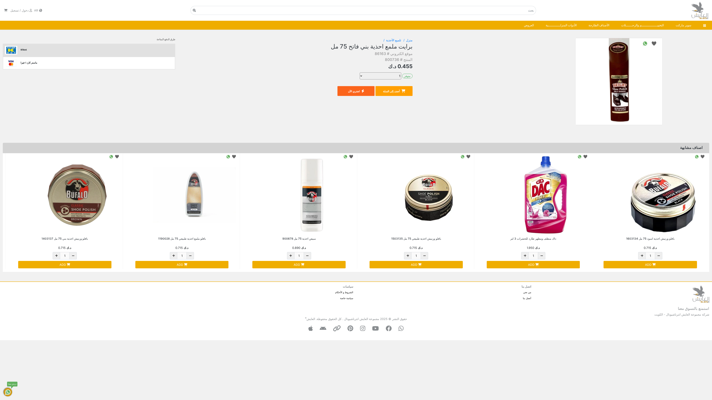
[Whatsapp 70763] (579, 156)
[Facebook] (389, 328)
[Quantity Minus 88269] (190, 255)
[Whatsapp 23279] (697, 156)
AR (36, 10)
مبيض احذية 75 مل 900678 (299, 238)
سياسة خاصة (346, 298)
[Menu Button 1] (705, 25)
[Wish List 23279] (703, 156)
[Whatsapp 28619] (111, 156)
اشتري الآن (354, 91)
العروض (529, 25)
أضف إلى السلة (391, 91)
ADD (648, 264)
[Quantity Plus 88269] (173, 255)
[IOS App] (310, 328)
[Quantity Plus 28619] (56, 255)
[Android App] (323, 328)
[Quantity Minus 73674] (307, 255)
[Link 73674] (311, 195)
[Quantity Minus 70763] (541, 255)
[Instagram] (362, 328)
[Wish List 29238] (468, 156)
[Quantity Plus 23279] (642, 255)
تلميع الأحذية (394, 40)
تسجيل (14, 10)
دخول (25, 10)
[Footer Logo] (701, 294)
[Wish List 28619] (117, 156)
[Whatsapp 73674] (345, 156)
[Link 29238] (428, 195)
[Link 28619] (77, 195)
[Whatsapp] (401, 328)
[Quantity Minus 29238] (424, 255)
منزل (409, 40)
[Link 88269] (194, 195)
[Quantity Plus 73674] (290, 255)
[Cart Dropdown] (6, 10)
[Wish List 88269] (234, 156)
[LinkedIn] (337, 328)
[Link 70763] (545, 195)
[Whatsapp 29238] (462, 156)
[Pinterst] (350, 328)
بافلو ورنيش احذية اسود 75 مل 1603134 (650, 238)
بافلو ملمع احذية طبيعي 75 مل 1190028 (182, 238)
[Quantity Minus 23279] (658, 255)
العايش (310, 319)
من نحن (527, 292)
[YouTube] (375, 328)
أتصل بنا (527, 298)
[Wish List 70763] (585, 156)
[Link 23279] (663, 195)
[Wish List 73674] (351, 156)
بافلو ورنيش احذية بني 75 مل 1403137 (65, 238)
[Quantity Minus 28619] (73, 255)
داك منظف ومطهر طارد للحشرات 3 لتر (533, 238)
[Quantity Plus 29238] (407, 255)
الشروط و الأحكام (344, 292)
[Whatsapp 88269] (228, 156)
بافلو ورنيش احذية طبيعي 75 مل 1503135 (416, 238)
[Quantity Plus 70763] (525, 255)
